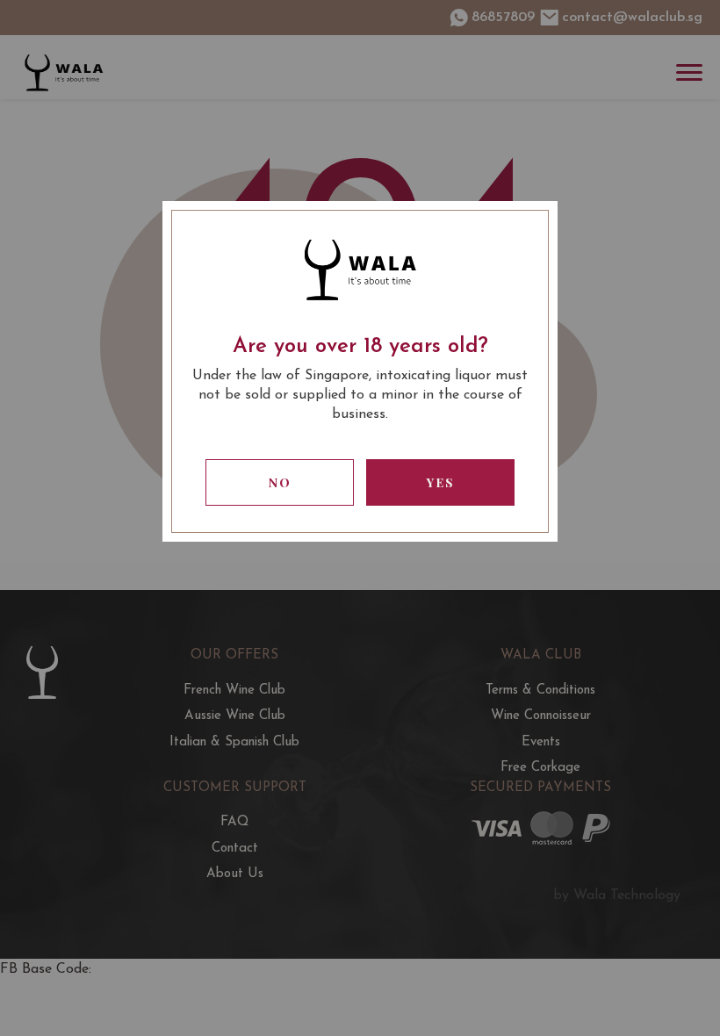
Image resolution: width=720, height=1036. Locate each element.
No (280, 482)
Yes (441, 482)
